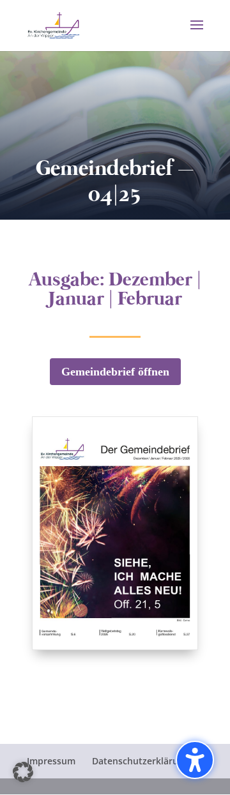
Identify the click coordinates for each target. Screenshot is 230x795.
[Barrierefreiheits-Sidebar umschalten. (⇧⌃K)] (195, 760)
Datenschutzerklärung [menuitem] (140, 761)
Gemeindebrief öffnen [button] (115, 371)
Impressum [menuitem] (51, 761)
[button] (197, 33)
